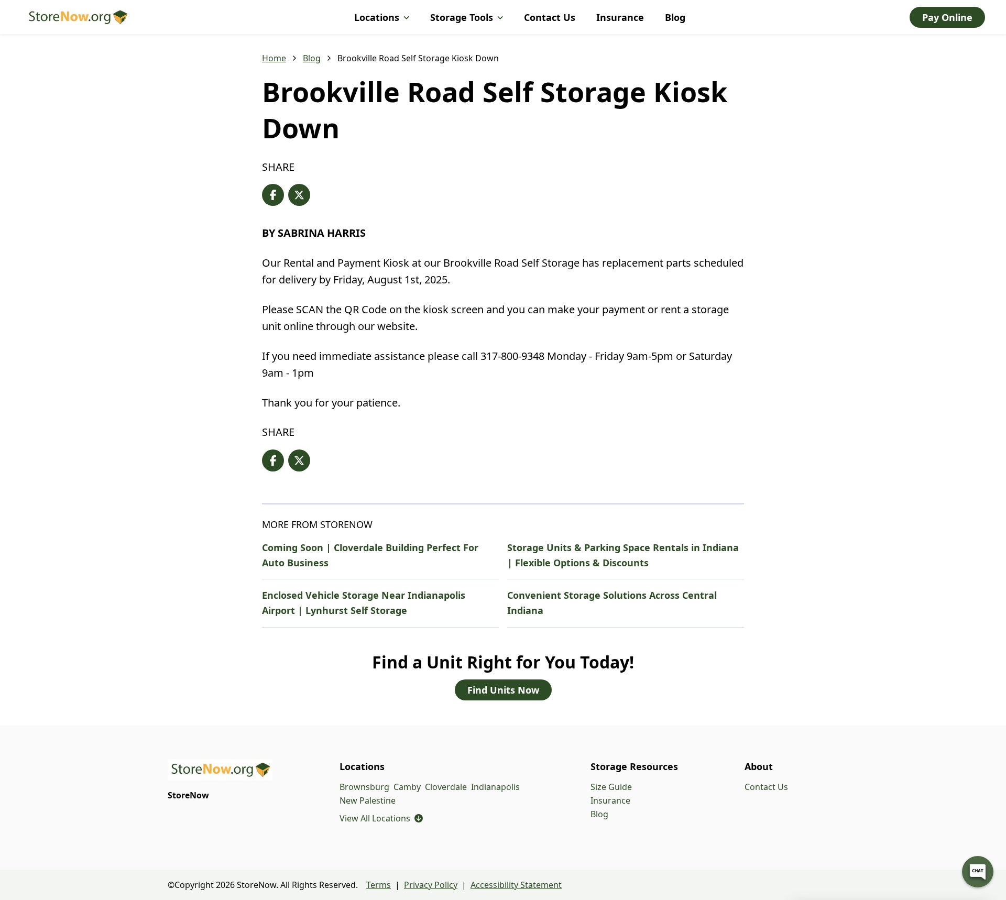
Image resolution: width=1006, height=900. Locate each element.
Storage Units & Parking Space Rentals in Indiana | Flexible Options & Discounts (623, 555)
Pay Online (947, 17)
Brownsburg (364, 787)
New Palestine (368, 800)
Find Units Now (503, 690)
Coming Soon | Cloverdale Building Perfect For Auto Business (370, 555)
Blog (675, 17)
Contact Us (549, 17)
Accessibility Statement (516, 885)
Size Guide (611, 787)
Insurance (620, 17)
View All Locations (381, 818)
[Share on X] (299, 195)
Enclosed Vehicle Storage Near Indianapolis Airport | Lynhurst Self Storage (363, 603)
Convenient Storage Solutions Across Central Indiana (612, 603)
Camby (407, 787)
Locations (376, 17)
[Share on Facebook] (273, 195)
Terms (378, 885)
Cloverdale (446, 787)
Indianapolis (495, 787)
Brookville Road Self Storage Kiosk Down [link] (418, 58)
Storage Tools (461, 17)
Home (274, 58)
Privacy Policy (430, 885)
